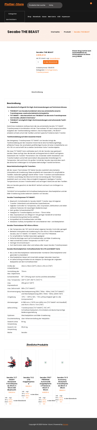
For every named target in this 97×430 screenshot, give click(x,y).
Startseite (55, 32)
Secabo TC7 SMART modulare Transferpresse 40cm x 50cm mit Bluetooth (11, 383)
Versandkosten (55, 58)
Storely (65, 424)
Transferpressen (42, 72)
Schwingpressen (51, 70)
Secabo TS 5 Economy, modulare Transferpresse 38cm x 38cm (62, 382)
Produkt (67, 32)
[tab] (37, 92)
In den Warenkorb (50, 62)
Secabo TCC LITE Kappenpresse (28, 380)
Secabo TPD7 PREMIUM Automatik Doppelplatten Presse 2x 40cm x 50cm (45, 383)
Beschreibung (37, 92)
